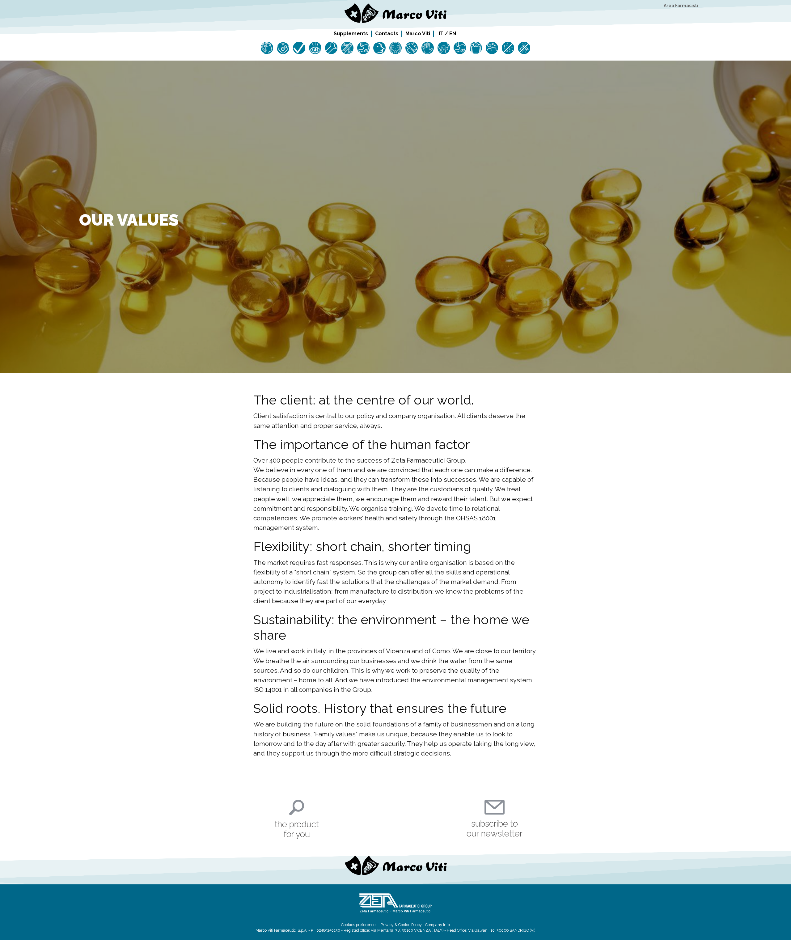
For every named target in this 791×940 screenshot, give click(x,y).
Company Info (437, 924)
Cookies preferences (359, 924)
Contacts (386, 33)
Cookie (404, 924)
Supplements (351, 33)
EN (452, 33)
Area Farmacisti (681, 5)
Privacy (387, 924)
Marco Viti (417, 33)
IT (441, 33)
